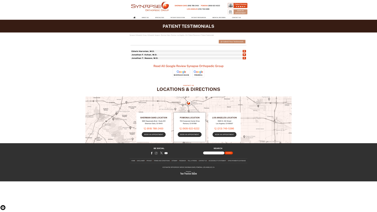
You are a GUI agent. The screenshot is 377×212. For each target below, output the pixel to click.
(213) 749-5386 (203, 9)
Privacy (149, 160)
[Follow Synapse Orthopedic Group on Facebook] (152, 152)
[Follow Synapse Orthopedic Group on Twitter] (161, 152)
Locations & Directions (188, 89)
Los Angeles (192, 9)
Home (133, 160)
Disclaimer (141, 160)
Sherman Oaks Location (153, 117)
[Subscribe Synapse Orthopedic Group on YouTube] (166, 152)
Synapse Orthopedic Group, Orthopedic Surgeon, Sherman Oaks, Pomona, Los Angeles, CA (158, 35)
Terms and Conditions (162, 160)
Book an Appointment (153, 134)
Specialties (159, 17)
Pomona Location (190, 117)
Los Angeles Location (224, 117)
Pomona (204, 6)
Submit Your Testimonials (233, 41)
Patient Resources (198, 17)
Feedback (182, 160)
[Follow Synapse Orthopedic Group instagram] (157, 152)
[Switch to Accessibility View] (2, 207)
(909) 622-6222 (214, 6)
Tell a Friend (192, 160)
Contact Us (236, 17)
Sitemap (174, 160)
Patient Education (178, 17)
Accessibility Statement (217, 160)
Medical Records (219, 17)
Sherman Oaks (181, 6)
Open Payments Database (237, 160)
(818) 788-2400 (193, 6)
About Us (145, 17)
